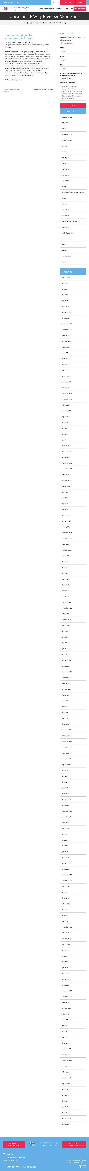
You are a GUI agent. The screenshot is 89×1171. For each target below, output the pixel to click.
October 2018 (66, 823)
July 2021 (65, 631)
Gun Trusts (65, 175)
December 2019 (67, 741)
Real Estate (65, 210)
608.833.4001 (14, 2)
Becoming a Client (62, 9)
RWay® (80, 2)
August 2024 (66, 417)
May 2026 (65, 295)
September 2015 (67, 939)
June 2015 (65, 956)
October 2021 (66, 614)
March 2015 (65, 973)
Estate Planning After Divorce (42, 89)
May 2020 (65, 712)
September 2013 (67, 1078)
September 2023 (67, 480)
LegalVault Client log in (13, 1144)
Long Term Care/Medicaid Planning (73, 192)
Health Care (65, 181)
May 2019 (65, 782)
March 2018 (65, 857)
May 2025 (65, 364)
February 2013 (66, 1118)
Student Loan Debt (68, 233)
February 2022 (66, 591)
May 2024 (65, 434)
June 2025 (65, 359)
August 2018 (66, 828)
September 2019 (67, 759)
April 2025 (65, 370)
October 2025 (66, 335)
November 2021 (67, 608)
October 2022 (66, 544)
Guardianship (66, 169)
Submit (73, 105)
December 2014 (67, 991)
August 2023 (66, 486)
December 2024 (67, 393)
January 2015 (66, 985)
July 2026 (65, 283)
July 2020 (65, 701)
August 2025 (66, 347)
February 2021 (66, 660)
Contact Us (67, 2)
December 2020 (67, 672)
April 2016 (65, 921)
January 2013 (66, 1124)
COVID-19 (65, 123)
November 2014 (67, 997)
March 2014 (65, 1043)
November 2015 (67, 927)
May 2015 (65, 962)
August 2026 (66, 277)
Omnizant (83, 1162)
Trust (63, 245)
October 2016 (66, 904)
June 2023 (65, 498)
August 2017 (66, 886)
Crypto (64, 129)
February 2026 (66, 312)
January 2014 (66, 1055)
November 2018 (67, 817)
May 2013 (65, 1101)
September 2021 (67, 620)
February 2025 (66, 382)
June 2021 (65, 637)
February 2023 (66, 521)
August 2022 (66, 556)
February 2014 (66, 1049)
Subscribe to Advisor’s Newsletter (74, 1144)
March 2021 (65, 654)
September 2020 (67, 689)
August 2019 (66, 765)
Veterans (64, 262)
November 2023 (67, 469)
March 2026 (65, 307)
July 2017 (65, 892)
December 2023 (67, 463)
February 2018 (66, 863)
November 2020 (67, 678)
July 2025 (65, 353)
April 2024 (65, 440)
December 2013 (67, 1060)
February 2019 (66, 799)
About (41, 9)
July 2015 (65, 950)
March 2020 (65, 724)
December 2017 (67, 875)
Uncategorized (16, 80)
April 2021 (65, 649)
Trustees (64, 250)
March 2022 (65, 585)
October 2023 (66, 475)
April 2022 (65, 579)
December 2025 (67, 324)
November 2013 (67, 1066)
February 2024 (66, 451)
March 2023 (65, 515)
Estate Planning (67, 134)
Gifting (64, 163)
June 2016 (65, 915)
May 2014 (65, 1031)
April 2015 (65, 968)
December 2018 (67, 811)
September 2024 (67, 411)
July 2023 (65, 492)
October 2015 (66, 933)
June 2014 (65, 1026)
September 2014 (67, 1008)
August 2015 (66, 944)
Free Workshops (79, 9)
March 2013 (65, 1113)
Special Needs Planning (69, 221)
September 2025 (67, 341)
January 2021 (66, 666)
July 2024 (65, 422)
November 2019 (67, 747)
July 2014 (65, 1020)
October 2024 (66, 405)
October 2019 (66, 753)
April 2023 (65, 509)
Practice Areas (49, 9)
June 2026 (65, 289)
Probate (64, 204)
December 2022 (67, 533)
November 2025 (67, 330)
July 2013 (65, 1089)
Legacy (64, 187)
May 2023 (65, 504)
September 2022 (67, 550)
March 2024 (65, 446)
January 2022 (66, 596)
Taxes (63, 239)
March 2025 (65, 376)
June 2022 (65, 567)
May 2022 (65, 573)
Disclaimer (83, 1161)
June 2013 (65, 1095)
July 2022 (65, 562)
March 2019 (65, 794)
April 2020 (65, 718)
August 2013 (66, 1084)
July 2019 (65, 770)
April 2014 (65, 1037)
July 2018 (65, 834)
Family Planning (67, 140)
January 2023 (66, 527)
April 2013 (65, 1107)
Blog (71, 9)
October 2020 (66, 683)
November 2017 (67, 881)
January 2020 (66, 736)
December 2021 (67, 602)
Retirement (65, 216)
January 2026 (66, 318)
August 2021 (66, 625)
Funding (64, 158)
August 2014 (66, 1014)
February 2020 (66, 730)
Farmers (64, 146)
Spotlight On (66, 227)
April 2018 (65, 852)
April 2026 (65, 301)
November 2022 (67, 538)
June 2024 (65, 428)
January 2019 (66, 805)
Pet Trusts (65, 198)
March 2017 (65, 898)
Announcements (67, 117)
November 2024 (67, 399)
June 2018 (65, 840)
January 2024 (66, 457)
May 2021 (65, 643)
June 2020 (65, 707)
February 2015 (66, 979)
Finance (64, 152)
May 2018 (65, 846)
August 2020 (66, 695)
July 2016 (65, 910)
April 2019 (65, 788)
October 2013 (66, 1072)
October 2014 (66, 1002)
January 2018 (66, 869)
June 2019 (65, 776)
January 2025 (66, 388)
